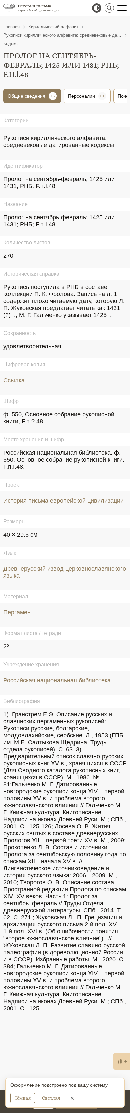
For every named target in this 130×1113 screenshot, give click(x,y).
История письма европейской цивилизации (63, 500)
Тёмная (23, 1098)
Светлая (51, 1098)
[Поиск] (109, 8)
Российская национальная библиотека (57, 680)
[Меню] (122, 8)
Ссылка (14, 380)
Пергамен (17, 612)
